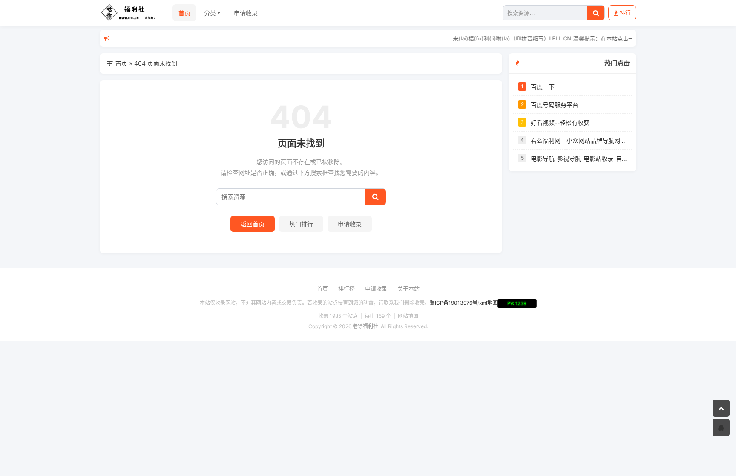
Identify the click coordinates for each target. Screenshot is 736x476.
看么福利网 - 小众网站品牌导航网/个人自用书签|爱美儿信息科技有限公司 (579, 140)
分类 (210, 13)
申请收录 (246, 13)
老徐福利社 (365, 326)
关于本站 (408, 288)
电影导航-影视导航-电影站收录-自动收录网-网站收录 (579, 158)
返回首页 (252, 224)
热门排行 (301, 224)
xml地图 (488, 303)
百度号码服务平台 (554, 104)
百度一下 (543, 86)
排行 (625, 12)
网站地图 (408, 316)
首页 (184, 13)
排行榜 (346, 288)
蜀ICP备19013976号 (453, 303)
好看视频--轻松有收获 (560, 122)
